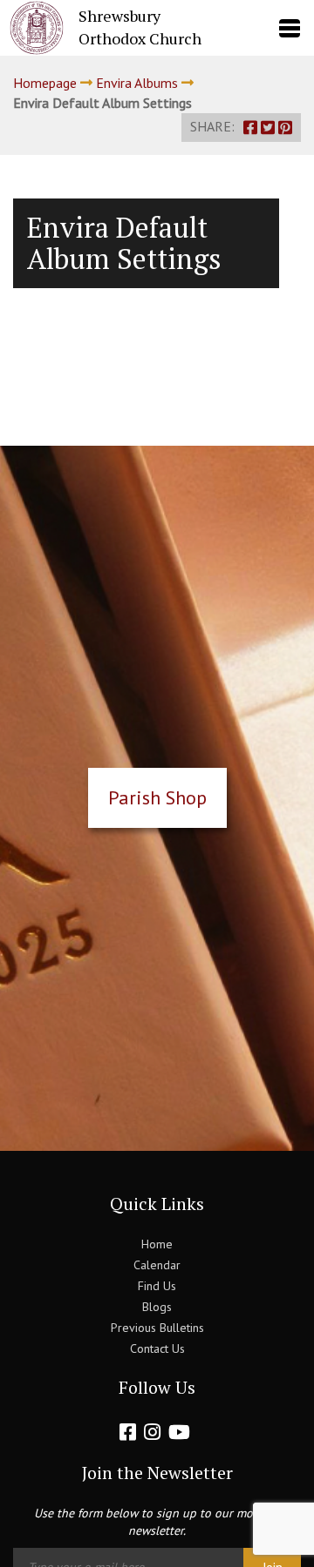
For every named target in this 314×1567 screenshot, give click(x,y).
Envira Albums (137, 82)
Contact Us (157, 1348)
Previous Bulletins (157, 1327)
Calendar (157, 1265)
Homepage (45, 82)
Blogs (157, 1307)
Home (157, 1244)
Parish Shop (157, 797)
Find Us (157, 1286)
